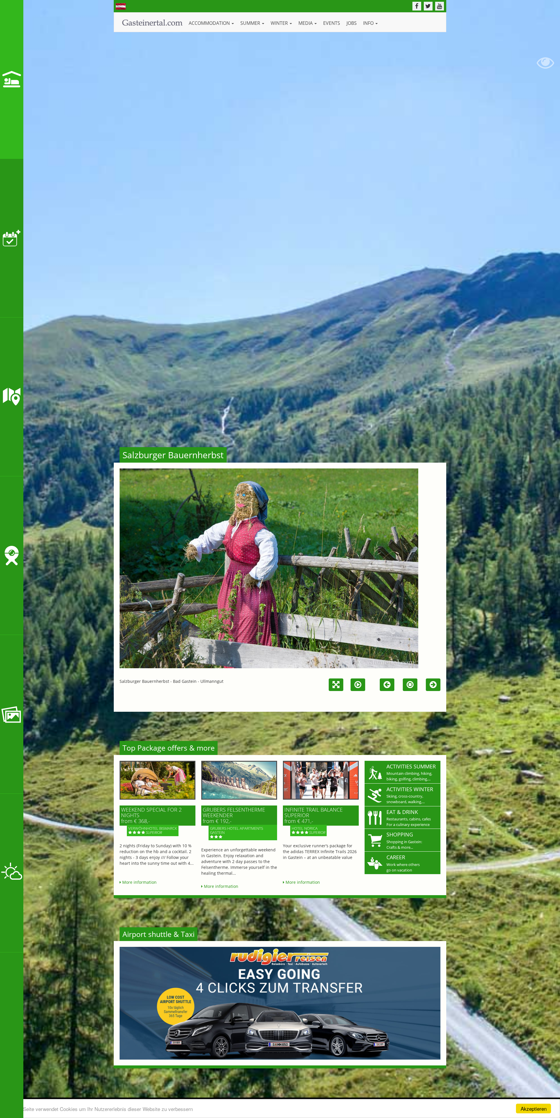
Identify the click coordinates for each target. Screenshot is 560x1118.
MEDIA (306, 23)
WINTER (280, 23)
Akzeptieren (534, 1108)
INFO (369, 23)
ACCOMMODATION (210, 23)
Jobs (351, 23)
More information (139, 882)
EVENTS (331, 23)
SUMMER (250, 23)
